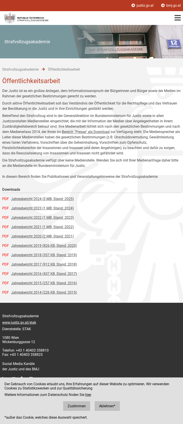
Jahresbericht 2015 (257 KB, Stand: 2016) (44, 283)
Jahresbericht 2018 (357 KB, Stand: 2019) (44, 255)
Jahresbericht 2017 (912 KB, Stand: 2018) (44, 264)
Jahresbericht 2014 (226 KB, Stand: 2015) (44, 292)
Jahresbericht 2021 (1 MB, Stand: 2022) (42, 227)
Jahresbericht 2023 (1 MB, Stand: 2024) (42, 208)
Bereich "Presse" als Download (86, 132)
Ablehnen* (107, 406)
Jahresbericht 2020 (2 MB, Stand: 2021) (42, 236)
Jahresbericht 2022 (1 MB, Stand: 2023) (42, 217)
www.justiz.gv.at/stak (19, 322)
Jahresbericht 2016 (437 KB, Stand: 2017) (44, 274)
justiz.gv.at (145, 5)
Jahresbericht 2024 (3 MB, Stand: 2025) (42, 199)
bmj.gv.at (173, 5)
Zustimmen (77, 406)
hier (88, 395)
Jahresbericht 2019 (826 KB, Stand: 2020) (44, 246)
